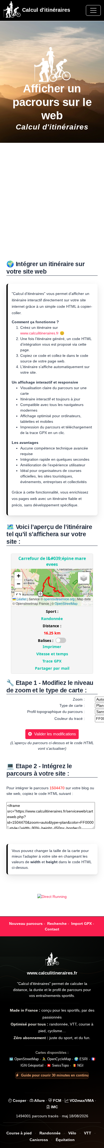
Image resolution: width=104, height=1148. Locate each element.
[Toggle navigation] (93, 10)
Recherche (57, 923)
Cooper (19, 1100)
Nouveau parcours (26, 923)
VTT (87, 1133)
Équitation (65, 1140)
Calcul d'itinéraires (45, 10)
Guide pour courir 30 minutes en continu (55, 1075)
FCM (56, 1100)
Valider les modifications (54, 734)
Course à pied (19, 1133)
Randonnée (50, 1133)
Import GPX (81, 923)
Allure (39, 1100)
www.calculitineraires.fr (39, 333)
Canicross (39, 1140)
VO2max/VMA (81, 1100)
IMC (54, 1107)
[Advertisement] (52, 204)
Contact (52, 929)
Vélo (72, 1133)
